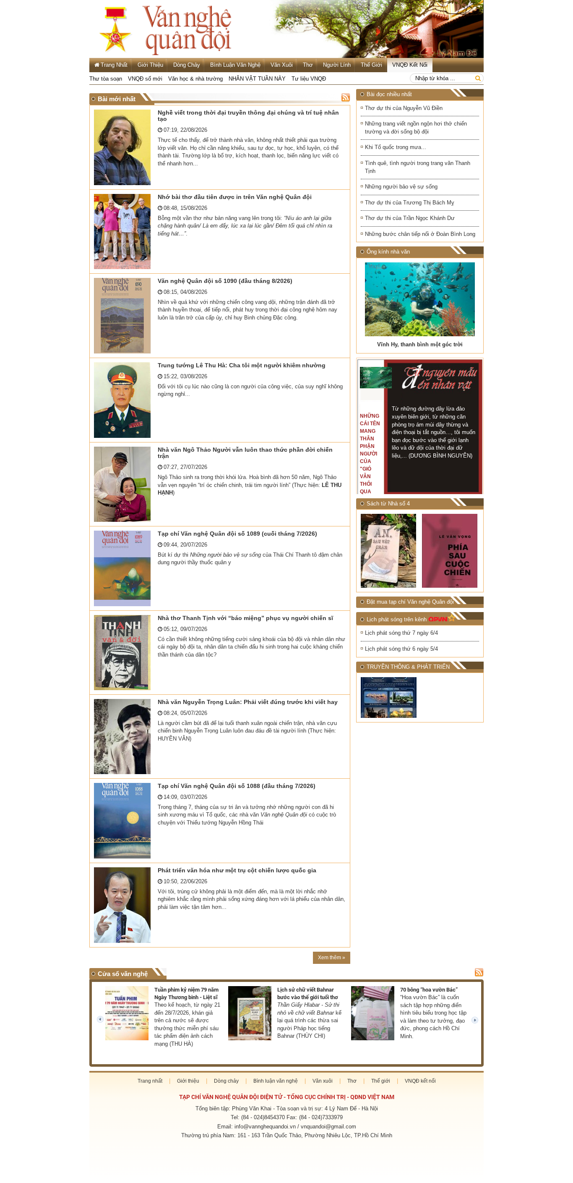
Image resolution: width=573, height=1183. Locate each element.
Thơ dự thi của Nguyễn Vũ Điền (404, 108)
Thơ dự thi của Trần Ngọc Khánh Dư (410, 218)
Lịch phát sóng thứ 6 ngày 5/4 (401, 649)
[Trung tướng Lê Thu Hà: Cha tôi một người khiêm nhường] (124, 400)
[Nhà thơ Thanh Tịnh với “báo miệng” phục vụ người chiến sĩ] (124, 652)
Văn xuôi (282, 65)
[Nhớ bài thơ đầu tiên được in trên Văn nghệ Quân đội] (124, 231)
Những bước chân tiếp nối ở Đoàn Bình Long (420, 234)
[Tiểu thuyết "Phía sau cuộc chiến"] (450, 551)
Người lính (337, 65)
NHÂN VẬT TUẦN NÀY (257, 79)
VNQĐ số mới (145, 79)
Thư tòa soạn (105, 79)
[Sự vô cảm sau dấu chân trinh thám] (389, 551)
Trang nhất (150, 1081)
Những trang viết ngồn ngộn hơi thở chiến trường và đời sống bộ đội (416, 127)
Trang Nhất (114, 65)
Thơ (308, 65)
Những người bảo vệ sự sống (401, 186)
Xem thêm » (331, 958)
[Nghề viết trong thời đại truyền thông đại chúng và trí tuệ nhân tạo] (124, 147)
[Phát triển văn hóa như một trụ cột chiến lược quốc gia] (124, 905)
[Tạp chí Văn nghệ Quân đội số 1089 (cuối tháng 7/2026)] (124, 568)
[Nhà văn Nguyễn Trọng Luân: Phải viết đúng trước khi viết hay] (124, 736)
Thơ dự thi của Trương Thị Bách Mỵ (409, 202)
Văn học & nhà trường (195, 79)
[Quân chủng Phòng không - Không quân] (389, 697)
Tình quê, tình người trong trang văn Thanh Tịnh (417, 167)
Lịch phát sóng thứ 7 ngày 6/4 (401, 633)
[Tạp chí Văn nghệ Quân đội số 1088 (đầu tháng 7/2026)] (124, 820)
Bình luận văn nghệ (235, 65)
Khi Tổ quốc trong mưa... (395, 147)
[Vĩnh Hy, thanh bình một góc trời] (420, 299)
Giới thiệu (150, 65)
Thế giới (371, 65)
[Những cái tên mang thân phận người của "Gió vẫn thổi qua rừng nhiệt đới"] (376, 377)
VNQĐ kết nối (409, 65)
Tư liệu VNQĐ (309, 79)
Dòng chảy (186, 65)
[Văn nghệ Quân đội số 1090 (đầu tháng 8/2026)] (124, 315)
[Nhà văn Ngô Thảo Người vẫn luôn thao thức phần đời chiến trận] (124, 484)
